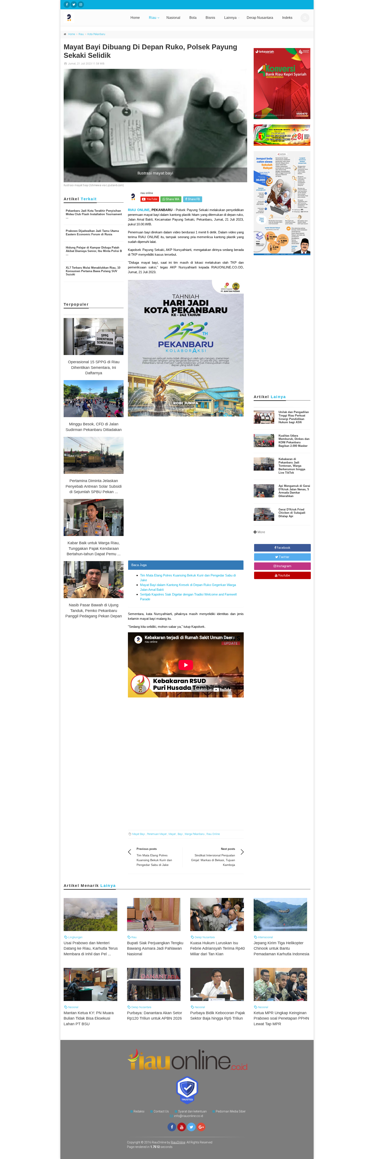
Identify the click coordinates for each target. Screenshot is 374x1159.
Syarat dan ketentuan (192, 1111)
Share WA (172, 199)
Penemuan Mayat (157, 834)
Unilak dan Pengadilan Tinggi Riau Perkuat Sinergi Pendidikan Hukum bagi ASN (294, 417)
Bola (193, 17)
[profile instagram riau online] (80, 4)
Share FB (193, 199)
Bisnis (210, 17)
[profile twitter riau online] (74, 4)
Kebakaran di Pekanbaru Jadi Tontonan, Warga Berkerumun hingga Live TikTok (292, 465)
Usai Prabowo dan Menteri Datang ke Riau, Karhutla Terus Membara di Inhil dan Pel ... (91, 948)
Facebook (283, 547)
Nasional (173, 17)
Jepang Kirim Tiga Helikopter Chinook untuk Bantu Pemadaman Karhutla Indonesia (281, 948)
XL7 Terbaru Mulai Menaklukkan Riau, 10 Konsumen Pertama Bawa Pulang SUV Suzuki (93, 271)
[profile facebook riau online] (67, 4)
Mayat (172, 834)
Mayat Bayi (138, 834)
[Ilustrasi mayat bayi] (155, 125)
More (261, 532)
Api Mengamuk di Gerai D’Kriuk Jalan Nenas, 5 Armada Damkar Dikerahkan (294, 491)
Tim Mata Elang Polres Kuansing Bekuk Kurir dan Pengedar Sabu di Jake (154, 860)
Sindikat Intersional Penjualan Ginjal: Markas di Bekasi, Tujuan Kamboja (213, 860)
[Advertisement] (186, 530)
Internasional (265, 937)
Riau (152, 17)
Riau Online (213, 834)
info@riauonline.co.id (188, 1116)
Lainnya (230, 17)
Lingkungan (75, 937)
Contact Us (161, 1111)
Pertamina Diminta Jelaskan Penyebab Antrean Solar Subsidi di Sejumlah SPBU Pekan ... (94, 486)
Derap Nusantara (260, 17)
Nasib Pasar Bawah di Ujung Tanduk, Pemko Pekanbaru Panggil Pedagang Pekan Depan (93, 610)
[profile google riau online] (201, 1127)
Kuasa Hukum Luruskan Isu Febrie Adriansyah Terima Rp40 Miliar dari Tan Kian (217, 948)
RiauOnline (178, 1142)
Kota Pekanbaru (96, 34)
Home (135, 17)
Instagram (283, 566)
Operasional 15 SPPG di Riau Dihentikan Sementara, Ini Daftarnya (93, 367)
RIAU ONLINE (138, 210)
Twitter (283, 557)
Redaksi (139, 1111)
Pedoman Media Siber (231, 1111)
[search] (305, 17)
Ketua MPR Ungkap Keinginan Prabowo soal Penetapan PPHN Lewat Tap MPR (281, 1018)
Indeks (287, 17)
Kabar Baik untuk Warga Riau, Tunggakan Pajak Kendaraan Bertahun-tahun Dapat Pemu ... (94, 548)
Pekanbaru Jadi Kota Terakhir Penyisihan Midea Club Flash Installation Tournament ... (94, 214)
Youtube (283, 575)
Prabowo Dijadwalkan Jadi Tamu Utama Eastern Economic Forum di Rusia (92, 232)
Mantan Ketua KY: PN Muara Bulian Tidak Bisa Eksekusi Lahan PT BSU (89, 1018)
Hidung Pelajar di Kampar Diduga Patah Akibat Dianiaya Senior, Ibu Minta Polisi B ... (94, 251)
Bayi (180, 834)
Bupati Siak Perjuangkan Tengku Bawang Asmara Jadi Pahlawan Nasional (155, 948)
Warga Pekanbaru (195, 834)
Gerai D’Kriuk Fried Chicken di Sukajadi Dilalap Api (292, 513)
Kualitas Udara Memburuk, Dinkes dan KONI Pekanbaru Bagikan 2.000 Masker (294, 440)
